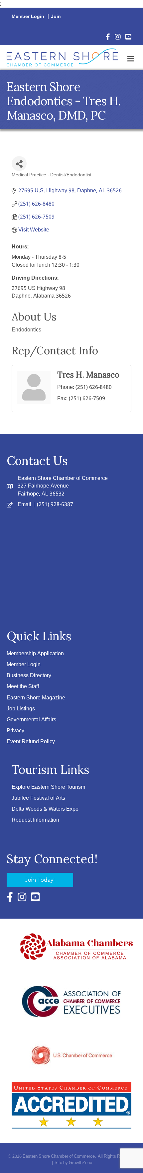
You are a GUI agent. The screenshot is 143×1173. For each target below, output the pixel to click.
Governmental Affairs (31, 719)
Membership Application (35, 653)
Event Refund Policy (31, 741)
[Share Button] (19, 163)
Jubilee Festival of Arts (38, 798)
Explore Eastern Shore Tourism (48, 787)
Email (24, 504)
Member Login (28, 17)
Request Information (35, 820)
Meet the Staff (23, 686)
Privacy (15, 730)
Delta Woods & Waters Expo (45, 809)
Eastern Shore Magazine (36, 697)
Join (56, 17)
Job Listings (21, 708)
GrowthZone (80, 1163)
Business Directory (29, 675)
